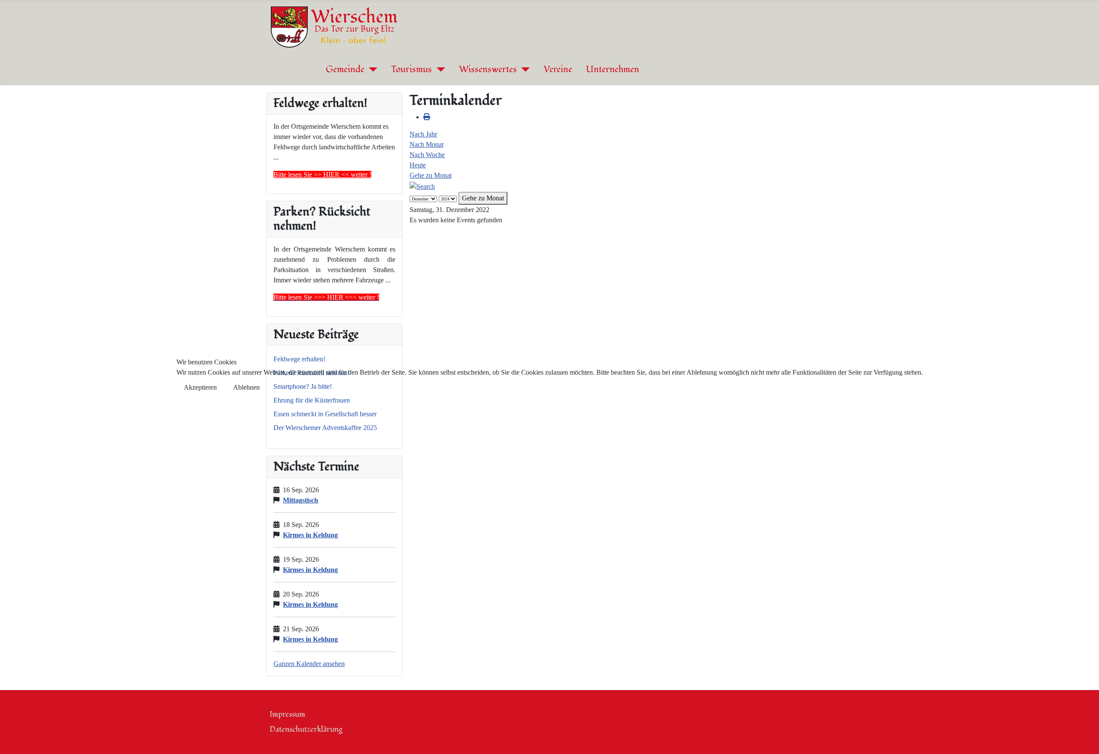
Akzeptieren (200, 387)
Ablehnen (246, 387)
